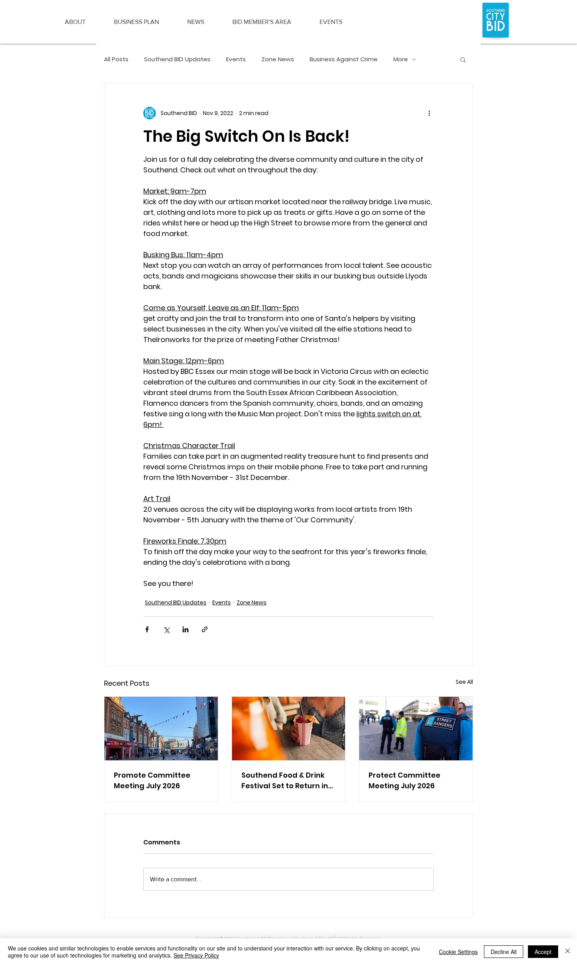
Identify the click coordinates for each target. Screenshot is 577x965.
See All (464, 682)
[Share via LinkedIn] (185, 629)
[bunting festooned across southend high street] (161, 728)
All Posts (116, 59)
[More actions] (429, 113)
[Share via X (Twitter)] (166, 629)
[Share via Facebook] (147, 629)
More (400, 59)
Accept (543, 952)
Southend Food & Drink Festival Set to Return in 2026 (284, 780)
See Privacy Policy (196, 955)
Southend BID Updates (177, 59)
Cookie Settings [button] (458, 952)
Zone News (277, 59)
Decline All (504, 952)
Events (236, 59)
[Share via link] (204, 629)
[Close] (567, 952)
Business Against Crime (344, 59)
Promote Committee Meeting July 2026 (152, 780)
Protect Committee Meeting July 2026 (404, 780)
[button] (75, 22)
